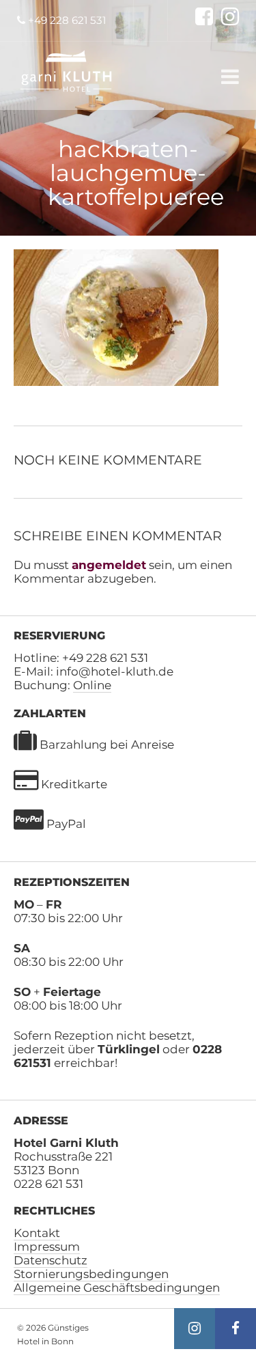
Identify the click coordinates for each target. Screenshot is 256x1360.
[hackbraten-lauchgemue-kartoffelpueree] (116, 382)
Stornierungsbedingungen (91, 1274)
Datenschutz (50, 1260)
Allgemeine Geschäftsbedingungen (117, 1287)
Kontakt (37, 1233)
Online (92, 685)
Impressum (47, 1246)
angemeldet (109, 565)
